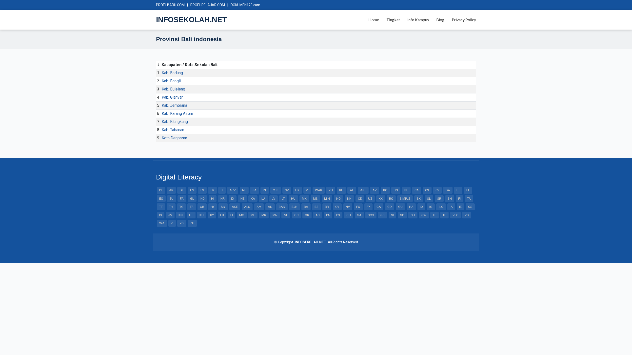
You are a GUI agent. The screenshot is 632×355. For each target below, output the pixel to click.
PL (161, 190)
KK (381, 198)
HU (293, 198)
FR (212, 190)
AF (352, 190)
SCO (371, 215)
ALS (247, 207)
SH (450, 198)
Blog (440, 19)
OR (307, 215)
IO (421, 207)
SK (419, 198)
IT (222, 190)
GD (389, 207)
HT (191, 215)
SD (402, 215)
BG (385, 190)
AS (318, 215)
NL (244, 190)
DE (182, 190)
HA (411, 207)
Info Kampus (418, 19)
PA (328, 215)
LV (273, 198)
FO (358, 207)
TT (161, 207)
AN (270, 207)
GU (400, 207)
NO (338, 198)
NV (348, 207)
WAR (318, 190)
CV (337, 207)
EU (172, 198)
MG (241, 215)
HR (222, 198)
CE (360, 198)
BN (396, 190)
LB (222, 215)
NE (286, 215)
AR (171, 190)
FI (459, 198)
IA (451, 207)
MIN (327, 198)
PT (264, 190)
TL (434, 215)
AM (259, 207)
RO (391, 198)
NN (349, 198)
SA (359, 215)
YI (172, 223)
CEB (275, 190)
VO (467, 215)
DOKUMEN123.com (245, 5)
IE (460, 207)
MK (304, 198)
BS (316, 207)
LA (263, 198)
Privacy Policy (464, 19)
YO (182, 223)
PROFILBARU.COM (170, 5)
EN (192, 190)
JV (170, 215)
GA (378, 207)
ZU (192, 223)
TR (192, 207)
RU (341, 190)
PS (338, 215)
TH (171, 207)
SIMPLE (405, 198)
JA (255, 190)
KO (202, 198)
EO (161, 198)
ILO (441, 207)
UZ (370, 198)
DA (448, 190)
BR (327, 207)
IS (160, 215)
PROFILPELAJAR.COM (207, 5)
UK (297, 190)
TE (444, 215)
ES (202, 190)
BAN (282, 207)
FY (368, 207)
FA (182, 198)
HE (242, 198)
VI (307, 190)
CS (427, 190)
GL (192, 198)
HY (213, 207)
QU (348, 215)
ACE (235, 207)
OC (296, 215)
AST (363, 190)
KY (212, 215)
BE (406, 190)
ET (458, 190)
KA (253, 198)
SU (413, 215)
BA (306, 207)
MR (263, 215)
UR (202, 207)
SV (287, 190)
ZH (331, 190)
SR (439, 198)
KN (180, 215)
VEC (455, 215)
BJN (294, 207)
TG (181, 207)
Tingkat (393, 19)
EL (468, 190)
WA (161, 223)
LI (231, 215)
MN (275, 215)
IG (430, 207)
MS (315, 198)
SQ (382, 215)
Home (373, 19)
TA (469, 198)
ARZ (233, 190)
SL (429, 198)
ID (232, 198)
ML (253, 215)
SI (392, 215)
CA (417, 190)
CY (437, 190)
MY (223, 207)
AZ (375, 190)
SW (423, 215)
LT (283, 198)
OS (470, 207)
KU (201, 215)
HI (212, 198)
